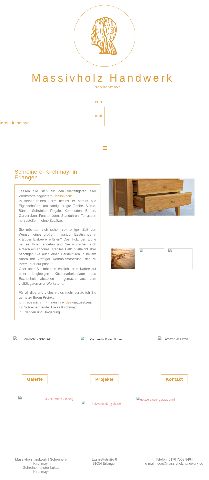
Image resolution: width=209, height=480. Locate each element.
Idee (68, 302)
